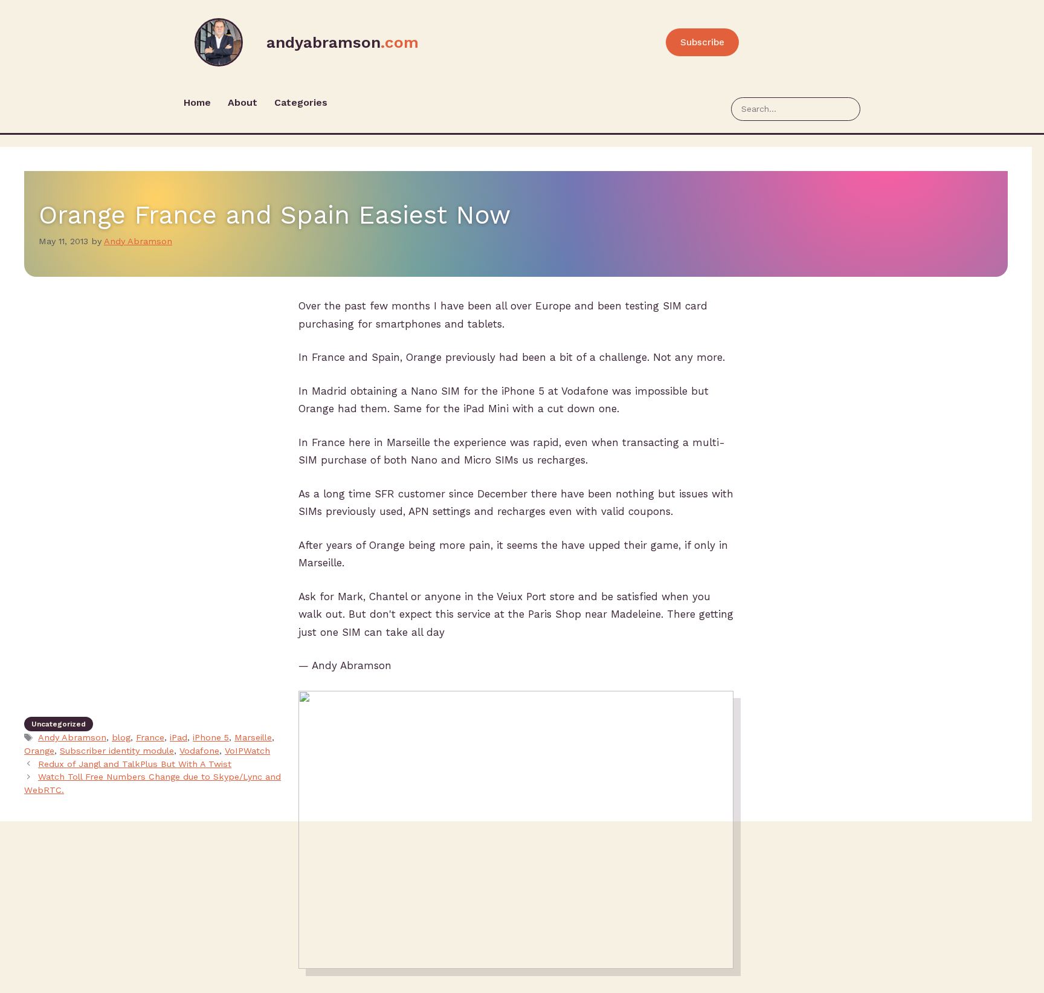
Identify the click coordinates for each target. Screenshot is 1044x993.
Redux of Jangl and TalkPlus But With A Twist (134, 764)
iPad (178, 738)
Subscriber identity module (117, 751)
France (150, 738)
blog (121, 738)
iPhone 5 (211, 738)
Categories (300, 102)
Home (197, 102)
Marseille (253, 738)
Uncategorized (58, 724)
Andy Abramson (72, 738)
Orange (39, 751)
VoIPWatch (247, 751)
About (242, 102)
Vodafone (199, 751)
